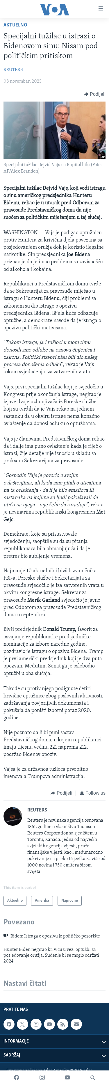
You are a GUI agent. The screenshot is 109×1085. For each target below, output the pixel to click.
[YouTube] (67, 1077)
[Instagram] (42, 1077)
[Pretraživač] (92, 1077)
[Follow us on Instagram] (36, 1024)
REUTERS (13, 70)
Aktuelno (15, 25)
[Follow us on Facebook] (9, 1024)
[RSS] (62, 1024)
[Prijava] (76, 1024)
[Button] (95, 94)
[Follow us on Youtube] (49, 1024)
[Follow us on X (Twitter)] (22, 1024)
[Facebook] (17, 1077)
